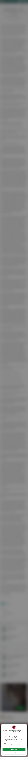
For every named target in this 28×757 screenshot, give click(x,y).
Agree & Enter (14, 749)
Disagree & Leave (14, 753)
